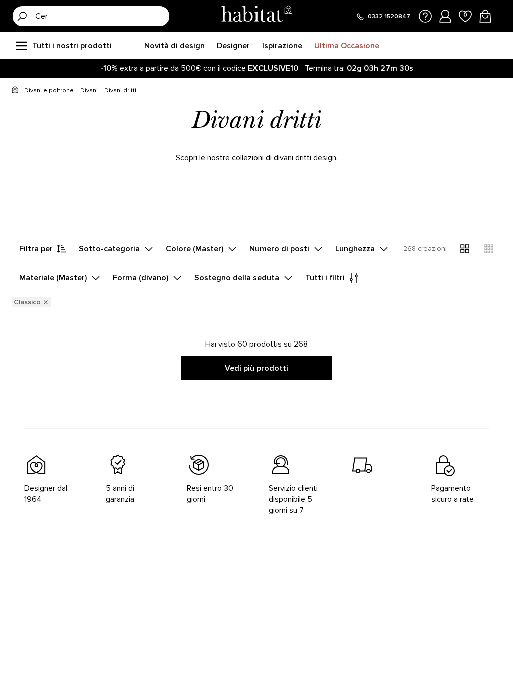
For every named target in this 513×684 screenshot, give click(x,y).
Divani (89, 90)
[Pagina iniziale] (15, 90)
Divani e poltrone (49, 90)
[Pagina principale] (256, 16)
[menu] (21, 45)
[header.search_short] (22, 16)
